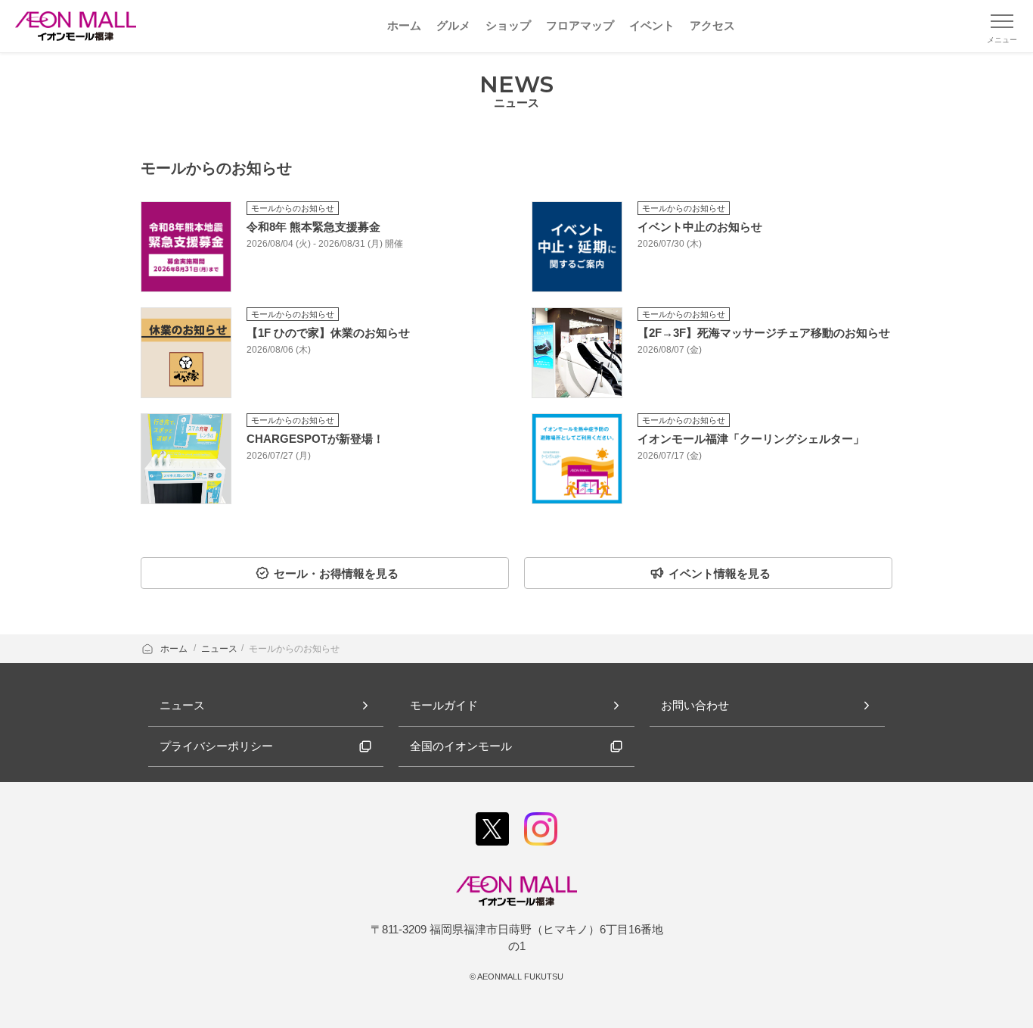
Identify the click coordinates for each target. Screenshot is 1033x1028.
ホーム (175, 648)
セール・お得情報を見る (336, 573)
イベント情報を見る (720, 573)
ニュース (219, 648)
